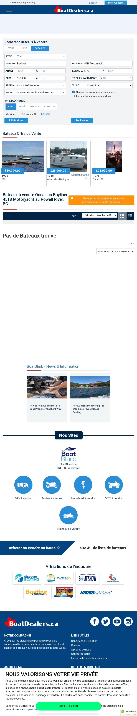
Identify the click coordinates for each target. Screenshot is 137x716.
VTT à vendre (113, 498)
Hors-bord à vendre (83, 498)
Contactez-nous (80, 653)
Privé (22, 106)
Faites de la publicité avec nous (89, 658)
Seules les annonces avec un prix (95, 92)
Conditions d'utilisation (84, 641)
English (93, 2)
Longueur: (79, 70)
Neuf (24, 48)
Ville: (76, 85)
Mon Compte (116, 2)
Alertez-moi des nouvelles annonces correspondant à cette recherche (103, 200)
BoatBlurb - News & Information (53, 366)
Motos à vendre (52, 498)
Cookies (75, 645)
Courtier (49, 106)
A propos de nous (81, 649)
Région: (10, 85)
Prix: (8, 78)
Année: (10, 70)
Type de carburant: (85, 78)
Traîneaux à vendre (68, 529)
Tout (11, 48)
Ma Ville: (10, 114)
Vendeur (34, 106)
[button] (129, 712)
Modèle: (77, 63)
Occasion (40, 48)
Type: (9, 56)
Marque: (11, 63)
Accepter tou (68, 706)
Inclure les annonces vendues (93, 96)
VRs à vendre (23, 498)
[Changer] (22, 2)
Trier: (9, 92)
